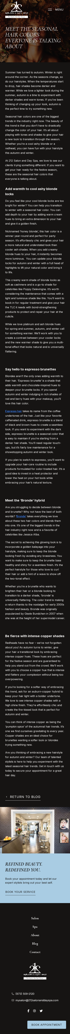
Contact (35, 952)
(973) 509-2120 (24, 993)
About (35, 935)
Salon (35, 918)
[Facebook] (28, 1011)
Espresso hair (13, 411)
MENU (59, 9)
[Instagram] (34, 1011)
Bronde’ (21, 516)
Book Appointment (46, 1024)
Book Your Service (20, 891)
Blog (35, 944)
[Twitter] (41, 1011)
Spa (35, 927)
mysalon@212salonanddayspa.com (36, 1000)
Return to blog (25, 797)
